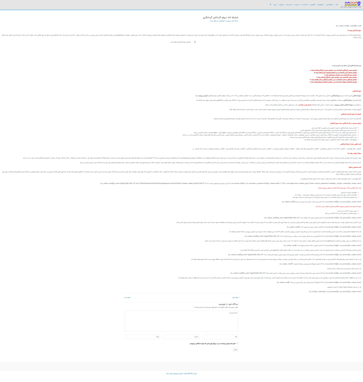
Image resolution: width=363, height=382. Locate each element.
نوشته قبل (236, 297)
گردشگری (221, 21)
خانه (337, 5)
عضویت (281, 5)
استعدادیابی (329, 5)
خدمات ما (304, 5)
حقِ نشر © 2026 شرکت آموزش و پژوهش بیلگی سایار (181, 373)
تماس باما (289, 5)
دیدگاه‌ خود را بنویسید (232, 21)
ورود (275, 5)
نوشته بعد (126, 297)
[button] (335, 4)
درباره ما (296, 5)
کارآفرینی (312, 5)
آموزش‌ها (320, 5)
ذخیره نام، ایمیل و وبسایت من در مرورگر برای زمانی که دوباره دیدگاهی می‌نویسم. (213, 343)
